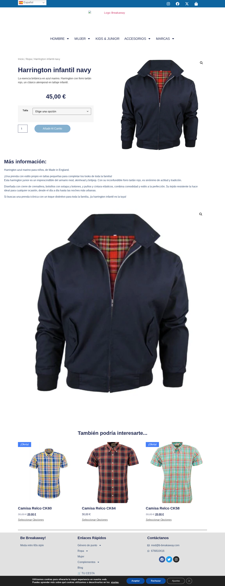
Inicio (21, 59)
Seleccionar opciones (31, 520)
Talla (25, 110)
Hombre (57, 38)
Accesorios (135, 38)
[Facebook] (162, 559)
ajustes (115, 582)
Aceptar (135, 580)
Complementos (86, 562)
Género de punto (87, 545)
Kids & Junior (107, 38)
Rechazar (156, 580)
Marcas (163, 38)
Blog (80, 567)
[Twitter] (169, 559)
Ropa (29, 59)
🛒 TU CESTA (86, 573)
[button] (201, 63)
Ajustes (176, 580)
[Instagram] (176, 559)
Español (28, 2)
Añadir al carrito (52, 128)
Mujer (80, 38)
